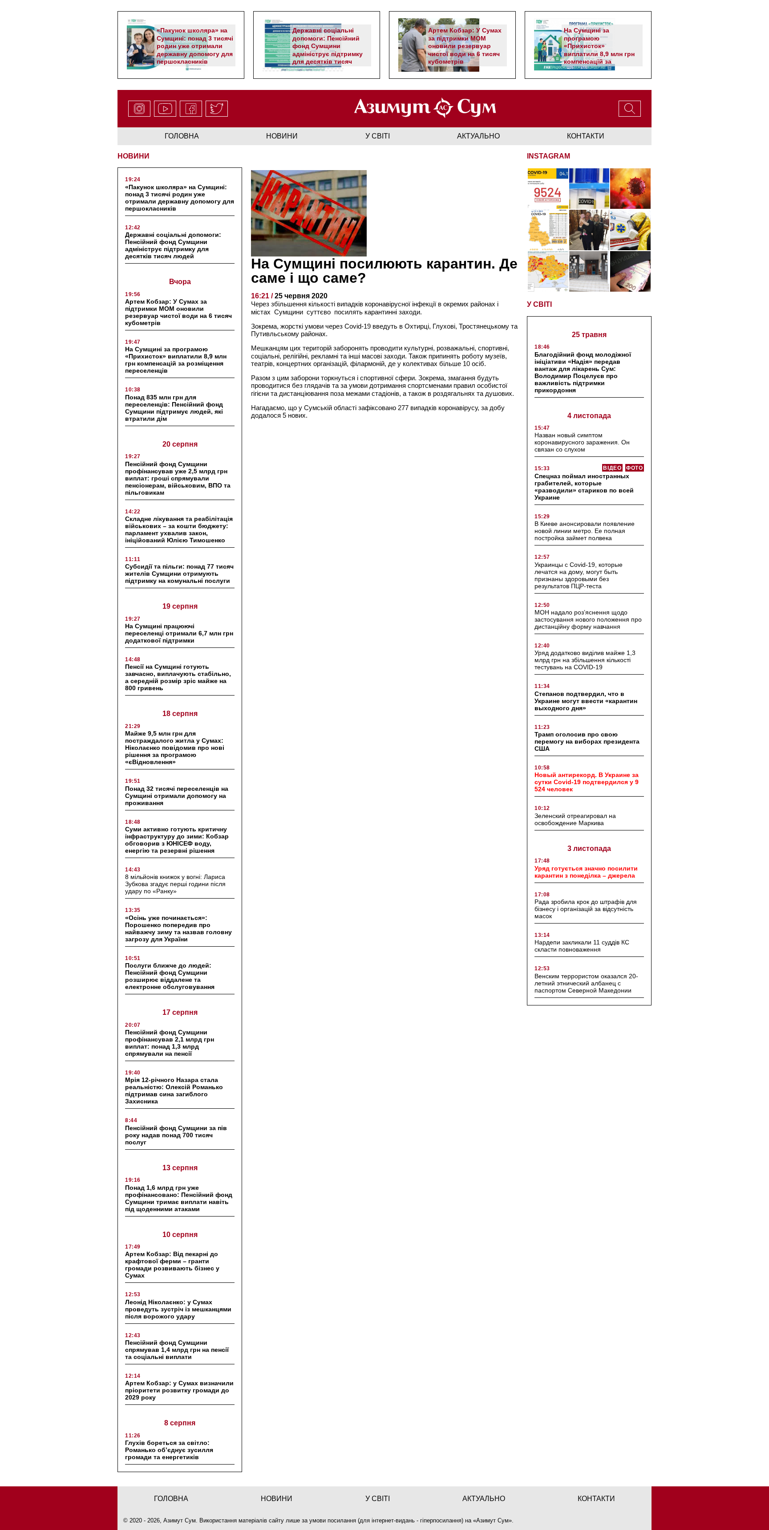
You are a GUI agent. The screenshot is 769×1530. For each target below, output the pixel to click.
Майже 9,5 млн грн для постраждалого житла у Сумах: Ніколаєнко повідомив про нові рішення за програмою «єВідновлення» (174, 747)
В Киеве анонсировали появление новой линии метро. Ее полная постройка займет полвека (584, 530)
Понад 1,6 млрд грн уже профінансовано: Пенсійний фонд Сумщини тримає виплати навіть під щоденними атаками (178, 1198)
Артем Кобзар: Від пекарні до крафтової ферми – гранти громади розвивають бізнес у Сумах (172, 1264)
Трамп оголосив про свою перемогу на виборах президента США (586, 741)
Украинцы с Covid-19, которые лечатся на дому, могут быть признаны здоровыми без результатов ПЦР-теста (578, 575)
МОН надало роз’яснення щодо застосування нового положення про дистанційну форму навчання (588, 619)
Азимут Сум (492, 1520)
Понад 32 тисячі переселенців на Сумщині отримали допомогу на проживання (176, 795)
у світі (377, 136)
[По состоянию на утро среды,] (548, 188)
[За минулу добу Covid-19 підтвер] (548, 230)
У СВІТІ (539, 304)
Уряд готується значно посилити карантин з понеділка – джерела (586, 872)
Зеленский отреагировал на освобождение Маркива (575, 819)
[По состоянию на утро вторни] (589, 188)
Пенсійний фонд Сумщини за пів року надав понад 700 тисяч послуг (176, 1135)
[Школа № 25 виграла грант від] (589, 271)
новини (282, 136)
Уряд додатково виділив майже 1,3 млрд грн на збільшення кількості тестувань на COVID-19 (584, 660)
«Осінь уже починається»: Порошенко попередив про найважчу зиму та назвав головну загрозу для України (178, 928)
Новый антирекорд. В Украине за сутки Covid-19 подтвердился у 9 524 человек (586, 782)
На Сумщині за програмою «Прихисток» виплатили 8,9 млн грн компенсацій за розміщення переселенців (599, 54)
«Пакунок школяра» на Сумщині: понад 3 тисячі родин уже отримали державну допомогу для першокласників (195, 46)
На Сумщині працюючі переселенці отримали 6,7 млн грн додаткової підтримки (179, 633)
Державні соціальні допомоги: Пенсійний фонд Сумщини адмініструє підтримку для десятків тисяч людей (327, 50)
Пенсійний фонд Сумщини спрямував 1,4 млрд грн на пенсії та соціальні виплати (177, 1349)
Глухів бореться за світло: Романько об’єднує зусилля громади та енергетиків (169, 1450)
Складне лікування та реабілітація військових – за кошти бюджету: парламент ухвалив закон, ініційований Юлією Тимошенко (179, 529)
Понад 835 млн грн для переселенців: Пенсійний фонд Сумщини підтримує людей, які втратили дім (174, 408)
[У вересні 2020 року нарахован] (630, 271)
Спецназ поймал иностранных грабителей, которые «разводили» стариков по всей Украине (584, 486)
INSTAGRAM (548, 156)
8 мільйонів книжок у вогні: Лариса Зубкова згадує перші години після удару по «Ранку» (175, 884)
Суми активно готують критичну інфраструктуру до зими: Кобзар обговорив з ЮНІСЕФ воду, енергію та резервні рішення (177, 840)
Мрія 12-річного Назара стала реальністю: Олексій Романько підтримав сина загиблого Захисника (174, 1090)
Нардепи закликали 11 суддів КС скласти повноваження (581, 946)
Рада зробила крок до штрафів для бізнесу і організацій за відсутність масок (585, 909)
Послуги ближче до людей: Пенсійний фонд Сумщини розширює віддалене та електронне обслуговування (170, 976)
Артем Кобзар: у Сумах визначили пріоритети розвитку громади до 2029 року (179, 1390)
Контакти (585, 136)
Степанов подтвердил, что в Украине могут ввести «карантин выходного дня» (585, 701)
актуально (478, 136)
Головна (182, 136)
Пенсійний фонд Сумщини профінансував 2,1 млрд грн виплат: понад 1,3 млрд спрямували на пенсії (169, 1043)
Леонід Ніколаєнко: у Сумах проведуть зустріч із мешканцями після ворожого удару (178, 1309)
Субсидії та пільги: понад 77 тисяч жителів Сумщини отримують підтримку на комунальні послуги (179, 573)
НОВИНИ (133, 156)
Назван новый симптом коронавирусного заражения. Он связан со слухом (582, 442)
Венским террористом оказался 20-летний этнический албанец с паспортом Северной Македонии (586, 983)
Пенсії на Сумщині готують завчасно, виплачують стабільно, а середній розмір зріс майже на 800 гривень (178, 677)
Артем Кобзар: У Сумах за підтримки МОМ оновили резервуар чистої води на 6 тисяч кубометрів (465, 46)
